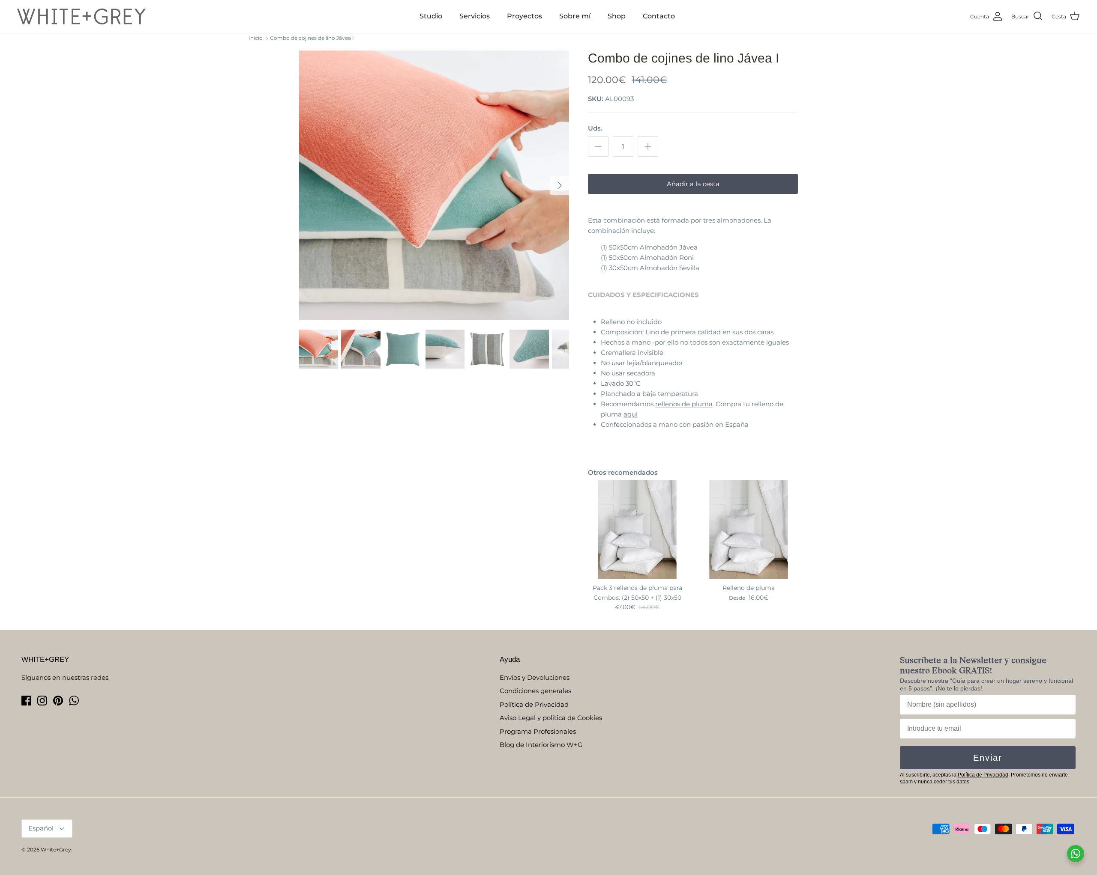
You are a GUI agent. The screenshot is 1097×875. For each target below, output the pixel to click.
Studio (431, 16)
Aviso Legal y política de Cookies (551, 718)
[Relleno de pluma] (748, 529)
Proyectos (524, 16)
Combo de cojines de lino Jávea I (312, 38)
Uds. (595, 128)
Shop (617, 16)
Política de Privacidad (534, 704)
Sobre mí (574, 16)
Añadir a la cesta (693, 184)
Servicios (474, 16)
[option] (434, 185)
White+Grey (56, 849)
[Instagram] (42, 700)
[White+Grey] (81, 16)
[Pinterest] (58, 700)
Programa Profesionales (538, 731)
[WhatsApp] (74, 700)
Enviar (987, 757)
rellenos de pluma (684, 404)
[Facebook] (26, 700)
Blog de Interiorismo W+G (541, 745)
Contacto (659, 16)
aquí (630, 414)
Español (41, 828)
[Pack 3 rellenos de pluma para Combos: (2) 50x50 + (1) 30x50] (637, 529)
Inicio (256, 38)
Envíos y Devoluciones (534, 677)
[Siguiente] (559, 185)
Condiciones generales (535, 691)
